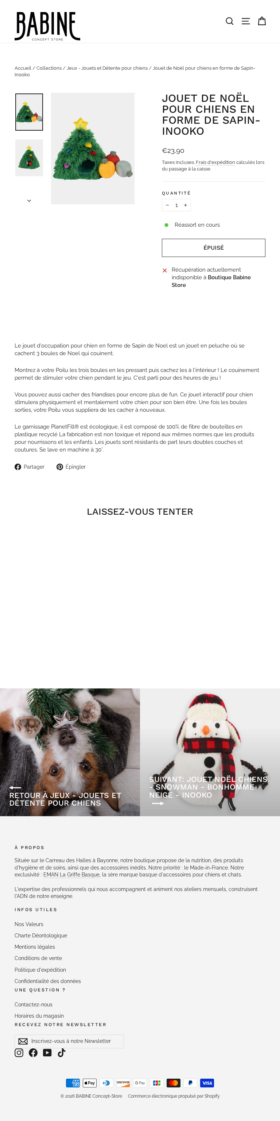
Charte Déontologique (41, 935)
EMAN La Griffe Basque (71, 875)
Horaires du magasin (39, 1016)
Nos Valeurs (29, 924)
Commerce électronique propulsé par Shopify (174, 1096)
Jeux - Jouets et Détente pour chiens (107, 68)
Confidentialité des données (48, 981)
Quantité (176, 193)
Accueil (23, 68)
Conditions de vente (38, 958)
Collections (49, 68)
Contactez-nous (33, 1004)
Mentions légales (35, 947)
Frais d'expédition (215, 162)
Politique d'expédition (40, 970)
